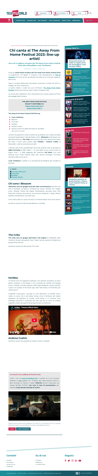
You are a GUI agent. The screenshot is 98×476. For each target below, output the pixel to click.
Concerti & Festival (20, 45)
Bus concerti (42, 20)
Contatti (9, 460)
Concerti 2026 (20, 20)
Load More (34, 438)
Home (12, 45)
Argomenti (43, 13)
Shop (79, 13)
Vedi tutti (89, 20)
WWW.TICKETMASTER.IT (34, 106)
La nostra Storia (40, 464)
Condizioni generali (11, 473)
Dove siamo (10, 462)
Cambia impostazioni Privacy (35, 473)
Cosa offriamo (61, 13)
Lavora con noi (11, 464)
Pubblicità (10, 466)
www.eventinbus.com (30, 378)
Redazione (39, 462)
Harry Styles (66, 20)
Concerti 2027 (31, 20)
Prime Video (76, 20)
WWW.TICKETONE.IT (34, 108)
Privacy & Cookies (21, 473)
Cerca (90, 13)
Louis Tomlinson (54, 20)
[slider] (32, 419)
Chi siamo (38, 460)
